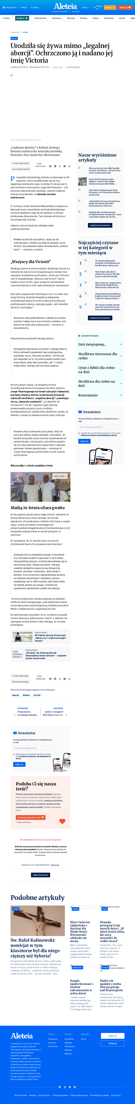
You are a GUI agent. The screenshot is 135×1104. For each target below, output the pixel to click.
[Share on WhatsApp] (69, 166)
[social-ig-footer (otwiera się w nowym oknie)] (75, 1087)
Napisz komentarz (40, 875)
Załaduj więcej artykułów (100, 225)
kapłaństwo (77, 967)
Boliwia (26, 695)
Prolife (25, 32)
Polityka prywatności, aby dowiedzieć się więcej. (33, 757)
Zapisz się (19, 764)
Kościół (122, 18)
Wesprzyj (123, 7)
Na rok (83, 1039)
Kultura (96, 18)
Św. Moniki (75, 12)
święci (15, 909)
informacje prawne (60, 1095)
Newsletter (69, 1039)
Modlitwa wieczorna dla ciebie (97, 356)
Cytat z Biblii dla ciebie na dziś (96, 370)
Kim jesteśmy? (44, 1095)
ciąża (105, 909)
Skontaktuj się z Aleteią (99, 1095)
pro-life (37, 695)
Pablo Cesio (58, 67)
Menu (7, 18)
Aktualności (109, 18)
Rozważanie (88, 395)
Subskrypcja (69, 1046)
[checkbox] (14, 754)
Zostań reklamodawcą (79, 1095)
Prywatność (116, 1095)
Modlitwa (20, 18)
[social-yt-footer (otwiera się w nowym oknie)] (60, 1087)
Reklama (68, 1054)
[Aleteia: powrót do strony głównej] (65, 6)
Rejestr (108, 7)
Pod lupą (83, 18)
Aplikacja (68, 1043)
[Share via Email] (65, 166)
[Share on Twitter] (60, 166)
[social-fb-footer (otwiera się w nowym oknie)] (65, 1087)
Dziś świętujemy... (92, 344)
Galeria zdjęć (59, 476)
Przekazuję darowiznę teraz (29, 817)
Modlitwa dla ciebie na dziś (96, 384)
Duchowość (57, 18)
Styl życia (71, 18)
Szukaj (35, 7)
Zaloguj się (99, 7)
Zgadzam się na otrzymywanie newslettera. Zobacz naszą (33, 756)
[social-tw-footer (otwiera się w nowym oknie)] (70, 1087)
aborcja (15, 695)
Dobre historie (40, 18)
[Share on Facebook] (50, 166)
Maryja (75, 909)
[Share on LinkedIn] (55, 166)
